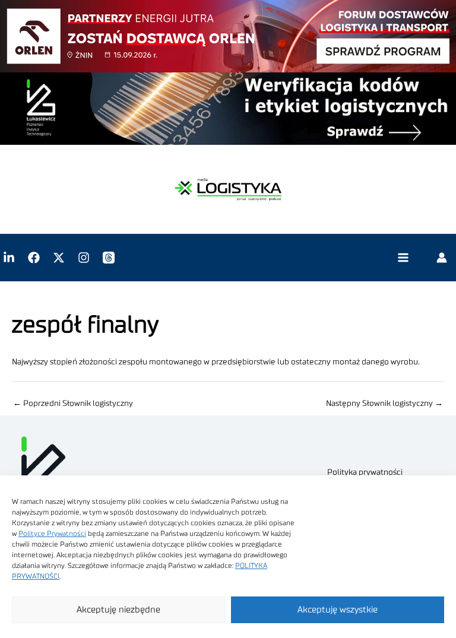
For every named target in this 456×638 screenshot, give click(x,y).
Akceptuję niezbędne (118, 609)
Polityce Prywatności (52, 533)
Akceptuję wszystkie (337, 609)
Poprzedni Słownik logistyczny (73, 403)
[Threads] (109, 257)
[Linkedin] (9, 257)
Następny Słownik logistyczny (384, 403)
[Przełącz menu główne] (403, 258)
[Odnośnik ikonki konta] (442, 257)
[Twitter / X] (59, 257)
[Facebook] (34, 257)
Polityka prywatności (365, 472)
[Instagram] (84, 257)
